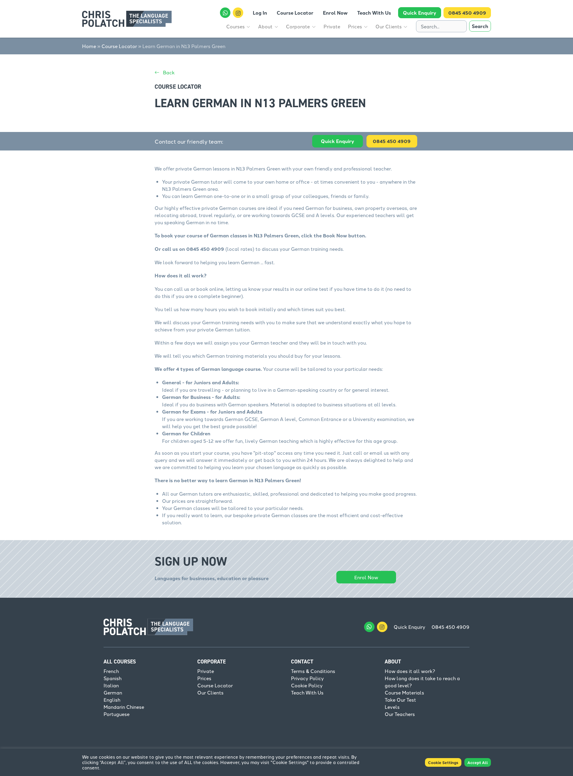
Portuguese (117, 714)
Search (480, 26)
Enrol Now (366, 577)
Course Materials (404, 692)
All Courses (120, 661)
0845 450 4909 (450, 626)
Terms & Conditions (313, 671)
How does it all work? (410, 671)
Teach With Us (307, 692)
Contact (302, 661)
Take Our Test (400, 699)
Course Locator (119, 46)
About (393, 661)
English (112, 699)
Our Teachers (400, 714)
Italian (111, 685)
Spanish (112, 678)
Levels (392, 706)
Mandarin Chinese (124, 706)
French (111, 671)
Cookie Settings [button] (443, 762)
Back (168, 72)
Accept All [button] (477, 762)
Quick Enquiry (337, 141)
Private (205, 671)
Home (89, 46)
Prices (204, 678)
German (113, 692)
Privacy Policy (307, 678)
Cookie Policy (307, 685)
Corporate (211, 661)
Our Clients (210, 692)
